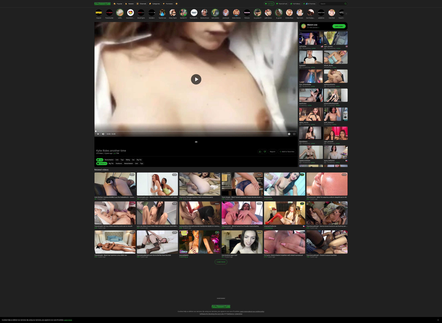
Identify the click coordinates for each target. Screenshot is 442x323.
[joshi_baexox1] (336, 116)
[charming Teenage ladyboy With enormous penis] (199, 186)
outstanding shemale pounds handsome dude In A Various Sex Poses (199, 226)
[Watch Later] (176, 4)
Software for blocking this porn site (212, 314)
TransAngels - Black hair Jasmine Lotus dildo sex (111, 255)
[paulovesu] (311, 97)
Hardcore (119, 163)
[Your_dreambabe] (311, 78)
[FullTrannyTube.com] (102, 3)
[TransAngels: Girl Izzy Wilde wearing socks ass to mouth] (115, 215)
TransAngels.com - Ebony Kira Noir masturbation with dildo (157, 197)
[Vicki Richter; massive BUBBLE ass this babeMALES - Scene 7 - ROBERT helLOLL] (115, 186)
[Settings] (289, 134)
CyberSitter (238, 314)
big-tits (139, 160)
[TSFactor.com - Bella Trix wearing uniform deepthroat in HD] (327, 186)
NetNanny (230, 314)
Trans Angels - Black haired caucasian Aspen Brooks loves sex (242, 197)
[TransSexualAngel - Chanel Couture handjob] (327, 244)
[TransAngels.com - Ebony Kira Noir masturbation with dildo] (157, 186)
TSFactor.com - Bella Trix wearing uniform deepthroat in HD (327, 197)
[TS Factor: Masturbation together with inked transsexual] (284, 244)
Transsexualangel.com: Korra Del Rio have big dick (154, 255)
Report (272, 151)
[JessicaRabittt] (199, 244)
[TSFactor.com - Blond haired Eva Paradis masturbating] (242, 215)
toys (122, 160)
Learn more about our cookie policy (252, 311)
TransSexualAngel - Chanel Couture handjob (322, 255)
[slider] (196, 131)
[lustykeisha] (284, 186)
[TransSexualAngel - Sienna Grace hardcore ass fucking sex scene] (327, 215)
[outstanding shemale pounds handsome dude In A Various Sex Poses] (199, 215)
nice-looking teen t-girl (229, 255)
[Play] (196, 79)
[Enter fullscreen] (294, 134)
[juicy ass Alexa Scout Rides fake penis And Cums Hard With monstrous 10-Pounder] (157, 215)
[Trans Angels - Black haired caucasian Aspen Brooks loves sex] (242, 186)
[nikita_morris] (311, 116)
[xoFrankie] (311, 40)
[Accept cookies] (438, 320)
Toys (141, 163)
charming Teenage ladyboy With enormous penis (196, 197)
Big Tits (111, 163)
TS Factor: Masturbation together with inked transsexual (283, 255)
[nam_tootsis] (336, 40)
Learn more (68, 320)
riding (128, 160)
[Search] (345, 4)
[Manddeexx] (311, 135)
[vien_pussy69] (336, 135)
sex (133, 160)
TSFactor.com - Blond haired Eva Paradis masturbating (240, 226)
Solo (136, 163)
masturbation (109, 160)
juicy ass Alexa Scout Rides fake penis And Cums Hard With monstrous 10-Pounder (157, 226)
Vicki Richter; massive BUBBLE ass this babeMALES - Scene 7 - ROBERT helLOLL (115, 197)
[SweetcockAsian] (311, 155)
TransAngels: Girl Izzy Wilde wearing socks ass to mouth (113, 226)
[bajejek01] (311, 59)
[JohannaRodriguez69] (336, 97)
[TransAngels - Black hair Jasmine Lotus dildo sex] (115, 244)
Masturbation (128, 163)
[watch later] (97, 175)
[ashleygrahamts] (336, 78)
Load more (221, 262)
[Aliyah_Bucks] (336, 59)
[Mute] (103, 134)
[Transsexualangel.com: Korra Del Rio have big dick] (157, 244)
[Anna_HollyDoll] (336, 155)
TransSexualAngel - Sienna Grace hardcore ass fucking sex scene (327, 226)
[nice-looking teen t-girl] (242, 244)
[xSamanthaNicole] (284, 215)
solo (117, 160)
